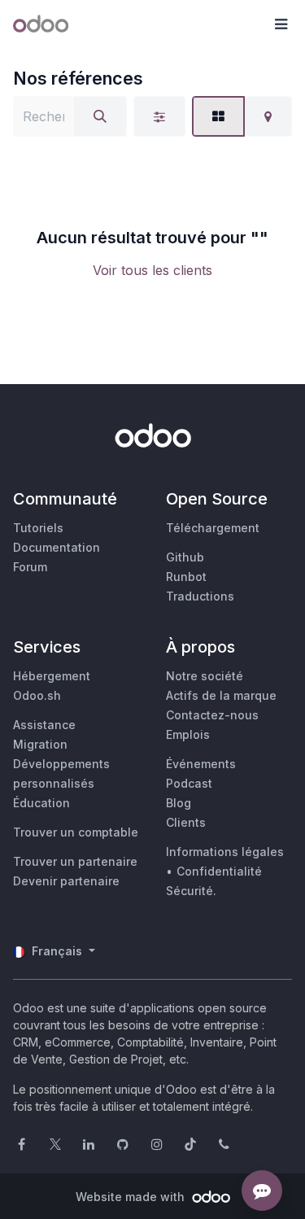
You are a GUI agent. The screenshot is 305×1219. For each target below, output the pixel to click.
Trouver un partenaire (75, 861)
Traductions (200, 596)
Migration (40, 744)
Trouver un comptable (75, 832)
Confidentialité (219, 871)
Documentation (56, 547)
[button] (280, 24)
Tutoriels (38, 528)
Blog (178, 803)
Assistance (44, 725)
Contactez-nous (212, 715)
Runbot (186, 576)
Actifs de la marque (221, 695)
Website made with (132, 1197)
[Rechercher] (100, 116)
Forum (30, 567)
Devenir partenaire (66, 881)
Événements (201, 764)
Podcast (189, 783)
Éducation (41, 803)
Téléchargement (212, 528)
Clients (186, 822)
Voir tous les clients (152, 270)
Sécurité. (191, 891)
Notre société (204, 676)
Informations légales (225, 852)
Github (185, 557)
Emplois (188, 734)
